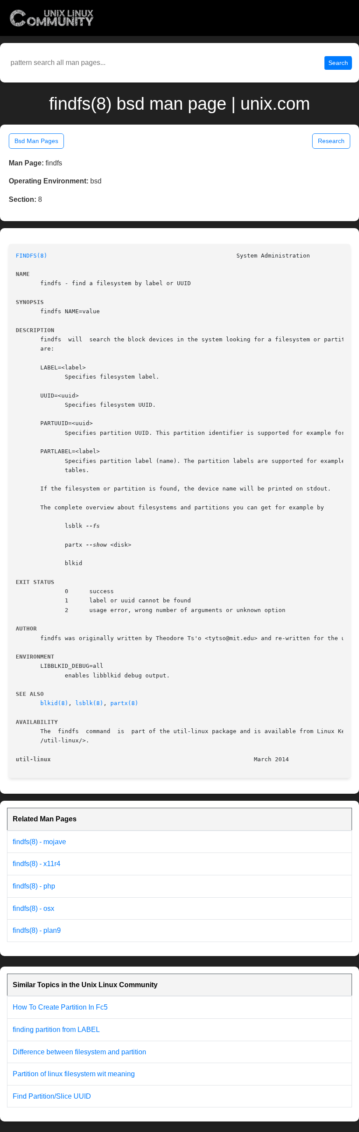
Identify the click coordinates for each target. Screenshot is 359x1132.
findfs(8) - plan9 (37, 930)
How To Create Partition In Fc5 (60, 1007)
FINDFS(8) (31, 255)
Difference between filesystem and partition (79, 1052)
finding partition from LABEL (56, 1029)
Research (331, 140)
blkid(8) (54, 703)
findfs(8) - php (34, 886)
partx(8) (124, 703)
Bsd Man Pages (36, 140)
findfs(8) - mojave (39, 841)
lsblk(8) (89, 703)
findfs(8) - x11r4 (36, 863)
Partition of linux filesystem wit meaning (74, 1074)
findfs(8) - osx (33, 908)
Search (338, 62)
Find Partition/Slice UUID (52, 1096)
